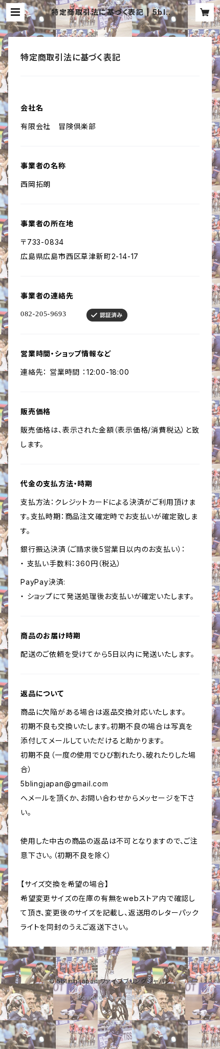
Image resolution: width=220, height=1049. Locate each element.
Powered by (98, 997)
